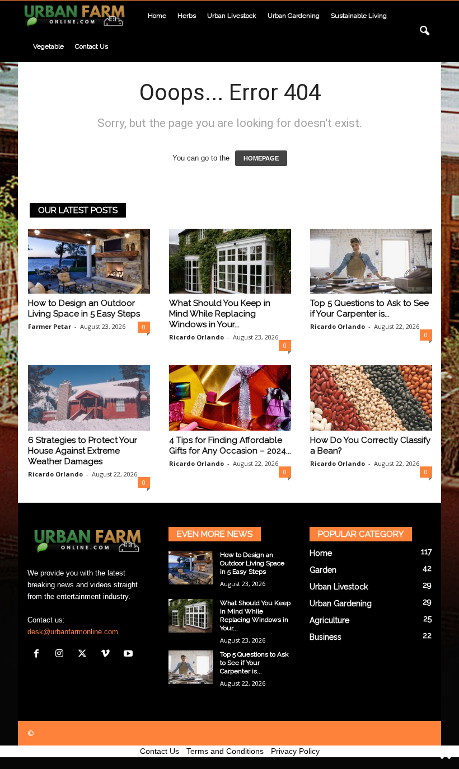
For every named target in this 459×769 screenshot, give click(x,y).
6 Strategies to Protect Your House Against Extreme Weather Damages (82, 450)
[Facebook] (38, 654)
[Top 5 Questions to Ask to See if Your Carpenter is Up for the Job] (371, 261)
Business (325, 637)
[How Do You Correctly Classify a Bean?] (371, 397)
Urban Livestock (231, 16)
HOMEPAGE (261, 158)
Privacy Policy (295, 751)
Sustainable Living (359, 16)
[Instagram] (61, 654)
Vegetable (48, 46)
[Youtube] (129, 654)
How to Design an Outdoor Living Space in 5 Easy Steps (84, 308)
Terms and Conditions (225, 751)
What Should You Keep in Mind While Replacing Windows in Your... (219, 313)
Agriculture (329, 620)
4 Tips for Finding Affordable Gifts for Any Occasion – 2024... (230, 445)
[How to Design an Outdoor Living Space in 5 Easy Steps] (89, 261)
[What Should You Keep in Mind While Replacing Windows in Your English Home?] (230, 261)
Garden (323, 569)
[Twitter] (84, 654)
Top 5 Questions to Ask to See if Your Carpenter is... (369, 308)
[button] (424, 31)
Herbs (186, 16)
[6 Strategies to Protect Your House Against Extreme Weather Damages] (89, 397)
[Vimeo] (107, 654)
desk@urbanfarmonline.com (72, 632)
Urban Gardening (294, 16)
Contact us (91, 46)
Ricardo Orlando (196, 337)
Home (157, 16)
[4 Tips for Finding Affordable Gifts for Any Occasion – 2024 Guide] (230, 397)
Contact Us (159, 751)
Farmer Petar (49, 326)
